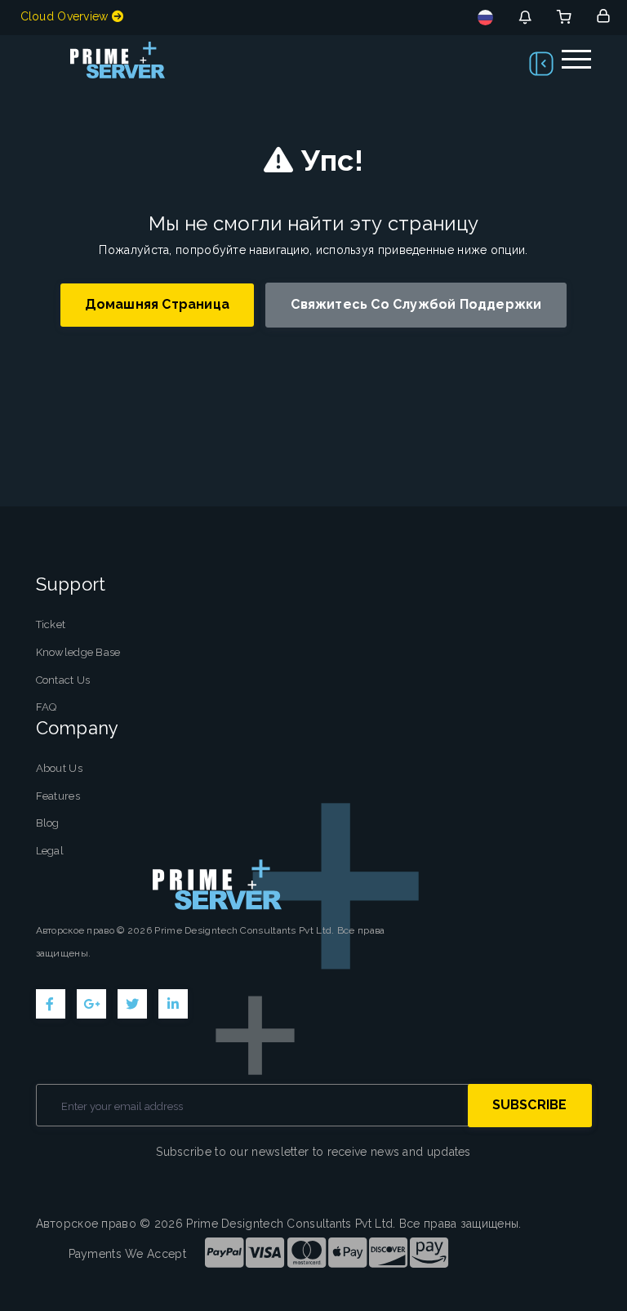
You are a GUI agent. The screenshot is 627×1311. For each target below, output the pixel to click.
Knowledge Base (78, 652)
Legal (50, 851)
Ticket (51, 624)
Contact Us (63, 680)
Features (58, 796)
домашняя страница (157, 304)
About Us (59, 768)
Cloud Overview (66, 16)
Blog (48, 823)
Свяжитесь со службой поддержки (416, 304)
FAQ (46, 707)
